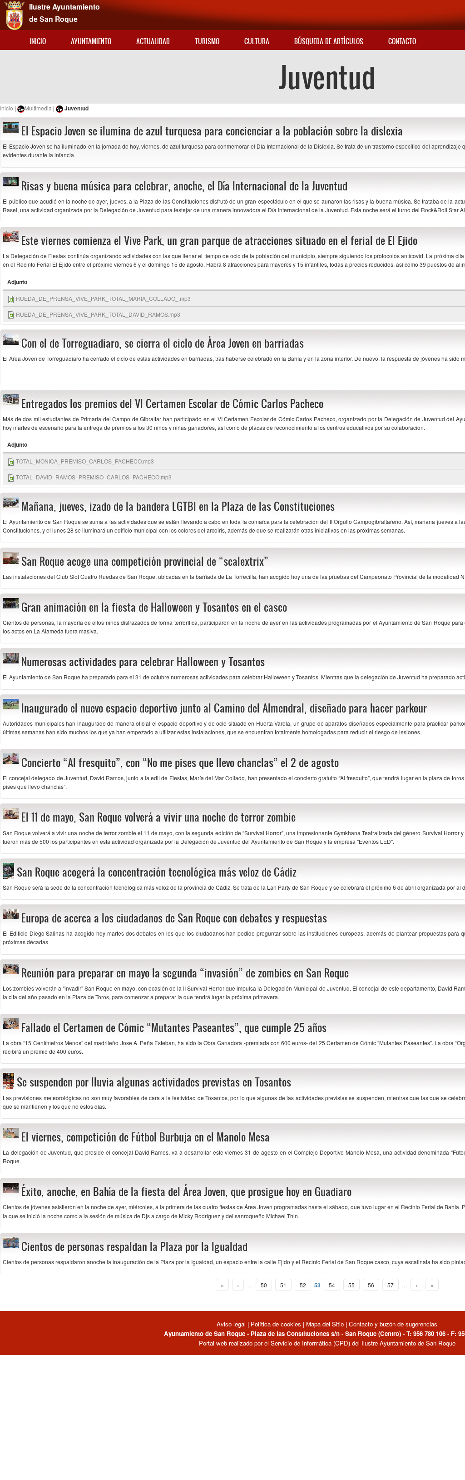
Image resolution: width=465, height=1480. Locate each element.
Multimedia (38, 108)
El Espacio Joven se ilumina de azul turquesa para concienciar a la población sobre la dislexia (212, 131)
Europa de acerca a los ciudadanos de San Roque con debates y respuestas (174, 918)
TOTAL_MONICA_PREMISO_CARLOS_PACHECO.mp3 (85, 461)
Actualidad (153, 41)
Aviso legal (232, 1324)
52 (303, 1285)
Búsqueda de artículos (328, 41)
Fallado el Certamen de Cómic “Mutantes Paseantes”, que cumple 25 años (173, 1027)
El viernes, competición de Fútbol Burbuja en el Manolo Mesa (145, 1137)
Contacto (402, 41)
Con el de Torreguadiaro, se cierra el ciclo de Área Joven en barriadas (162, 343)
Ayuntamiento (91, 41)
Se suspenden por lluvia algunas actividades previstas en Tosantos (154, 1082)
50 (264, 1285)
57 (390, 1285)
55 (351, 1285)
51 (283, 1285)
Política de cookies (276, 1324)
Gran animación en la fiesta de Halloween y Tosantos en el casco (154, 607)
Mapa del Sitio (325, 1324)
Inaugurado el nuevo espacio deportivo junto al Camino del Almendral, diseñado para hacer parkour (224, 708)
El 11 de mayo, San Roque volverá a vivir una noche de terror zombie (158, 817)
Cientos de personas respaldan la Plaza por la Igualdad (134, 1246)
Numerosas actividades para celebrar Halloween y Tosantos (143, 661)
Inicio (38, 41)
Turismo (207, 41)
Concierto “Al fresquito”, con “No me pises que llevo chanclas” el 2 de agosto (180, 762)
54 (332, 1285)
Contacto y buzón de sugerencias (393, 1324)
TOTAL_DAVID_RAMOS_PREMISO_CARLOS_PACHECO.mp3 (94, 477)
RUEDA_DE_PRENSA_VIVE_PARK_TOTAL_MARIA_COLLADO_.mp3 (103, 298)
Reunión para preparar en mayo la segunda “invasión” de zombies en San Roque (185, 973)
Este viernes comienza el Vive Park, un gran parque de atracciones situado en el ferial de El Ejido (219, 240)
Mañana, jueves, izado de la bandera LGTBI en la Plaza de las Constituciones (178, 506)
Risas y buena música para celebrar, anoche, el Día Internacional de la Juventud (184, 186)
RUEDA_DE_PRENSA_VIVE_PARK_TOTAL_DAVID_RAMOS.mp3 (98, 314)
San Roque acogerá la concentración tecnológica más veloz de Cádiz (157, 872)
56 (371, 1285)
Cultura (256, 41)
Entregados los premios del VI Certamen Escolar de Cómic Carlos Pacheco (172, 403)
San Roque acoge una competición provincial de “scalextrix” (144, 561)
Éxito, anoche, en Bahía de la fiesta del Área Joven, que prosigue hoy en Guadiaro (186, 1191)
